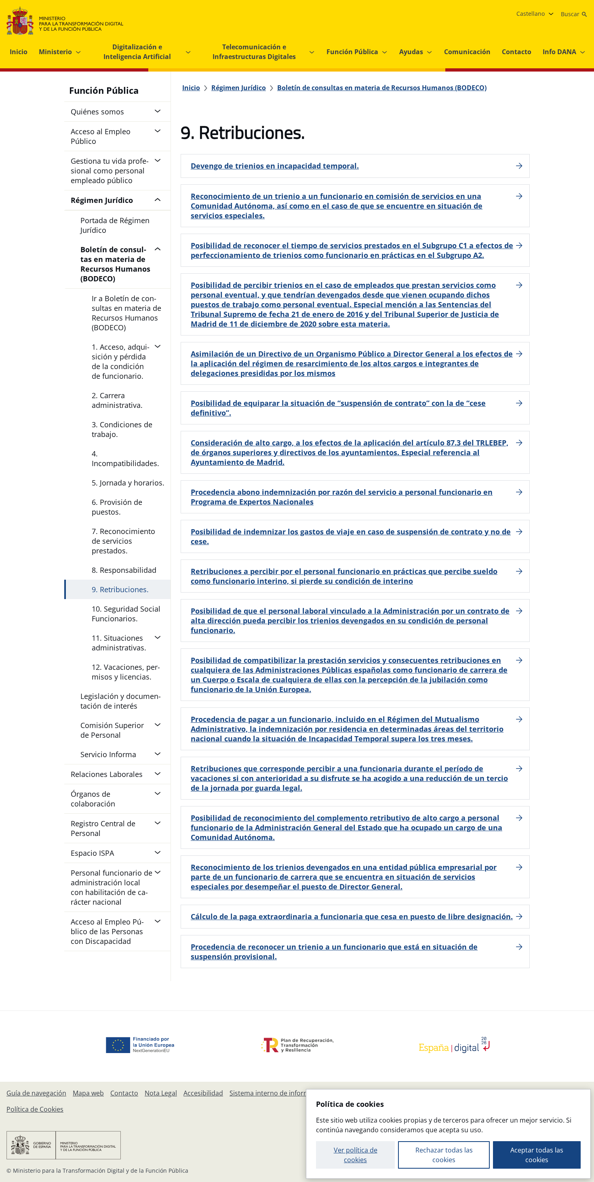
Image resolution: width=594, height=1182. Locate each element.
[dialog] (448, 1134)
